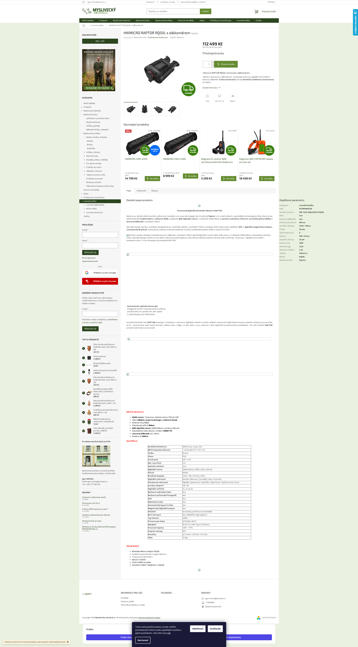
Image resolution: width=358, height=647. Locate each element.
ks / (100, 41)
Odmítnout (197, 628)
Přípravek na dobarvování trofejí (100, 186)
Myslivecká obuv (90, 114)
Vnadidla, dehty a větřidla (97, 159)
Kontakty (150, 2)
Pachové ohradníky (91, 190)
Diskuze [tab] (154, 190)
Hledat (205, 11)
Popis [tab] (128, 190)
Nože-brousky (92, 156)
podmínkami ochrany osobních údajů (99, 321)
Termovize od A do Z (91, 503)
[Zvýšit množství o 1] (212, 62)
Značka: (177, 37)
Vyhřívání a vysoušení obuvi (97, 118)
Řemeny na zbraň (93, 182)
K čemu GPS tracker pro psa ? (95, 509)
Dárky (86, 193)
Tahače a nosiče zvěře (95, 175)
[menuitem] (87, 20)
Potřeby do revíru (93, 167)
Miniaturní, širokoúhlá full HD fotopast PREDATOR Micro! (99, 528)
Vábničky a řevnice (94, 171)
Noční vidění (91, 208)
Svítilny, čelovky (93, 152)
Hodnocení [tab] (141, 190)
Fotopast (87, 107)
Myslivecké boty (93, 122)
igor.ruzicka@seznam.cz (215, 598)
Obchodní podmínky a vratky (193, 2)
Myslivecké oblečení (92, 110)
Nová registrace (89, 258)
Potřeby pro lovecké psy (94, 197)
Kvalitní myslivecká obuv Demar (96, 515)
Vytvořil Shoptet (269, 617)
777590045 (209, 602)
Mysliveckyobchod (213, 606)
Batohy (90, 141)
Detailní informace (210, 87)
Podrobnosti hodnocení (158, 37)
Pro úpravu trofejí (93, 163)
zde (169, 633)
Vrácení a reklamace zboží (94, 497)
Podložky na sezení (94, 178)
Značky (87, 216)
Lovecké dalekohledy (95, 205)
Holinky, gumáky (93, 125)
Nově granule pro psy (91, 521)
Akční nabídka (89, 103)
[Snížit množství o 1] (212, 65)
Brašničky (91, 148)
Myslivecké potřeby (92, 133)
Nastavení (143, 640)
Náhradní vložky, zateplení (97, 129)
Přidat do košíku (228, 64)
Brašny (90, 144)
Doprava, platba (168, 2)
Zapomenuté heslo (90, 261)
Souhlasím (215, 628)
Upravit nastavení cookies (149, 617)
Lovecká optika (90, 201)
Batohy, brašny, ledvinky (96, 137)
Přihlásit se (90, 252)
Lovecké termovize (94, 212)
